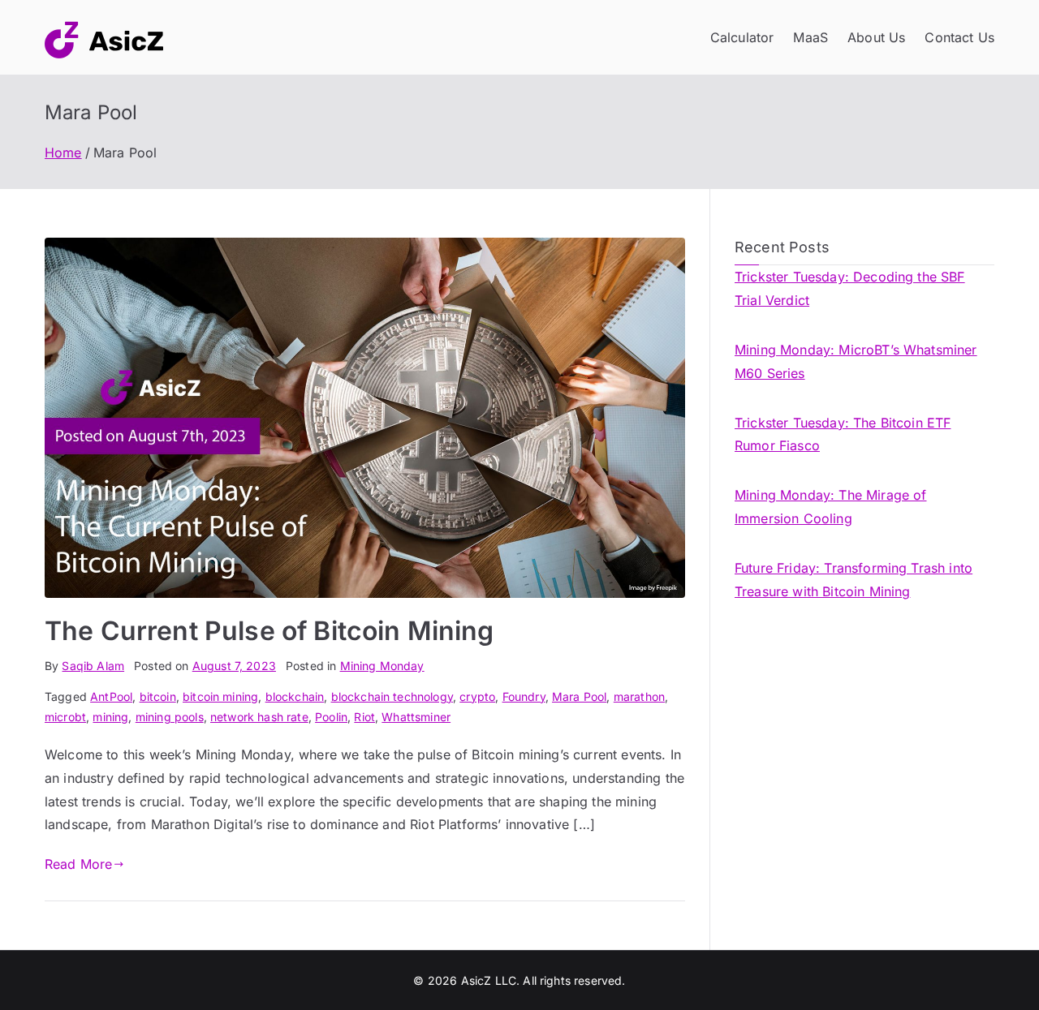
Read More (78, 864)
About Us (876, 37)
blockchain (295, 696)
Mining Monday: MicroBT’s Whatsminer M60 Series (856, 361)
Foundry (523, 696)
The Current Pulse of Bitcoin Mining (269, 631)
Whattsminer (416, 717)
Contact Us (959, 37)
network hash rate (259, 717)
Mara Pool (579, 696)
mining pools (170, 717)
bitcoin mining (220, 696)
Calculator (742, 37)
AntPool (111, 696)
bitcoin (158, 696)
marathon (639, 696)
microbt (65, 717)
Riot (364, 717)
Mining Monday (382, 666)
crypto (477, 696)
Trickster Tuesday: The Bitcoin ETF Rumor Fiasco (843, 434)
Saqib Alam (93, 666)
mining (110, 717)
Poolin (331, 717)
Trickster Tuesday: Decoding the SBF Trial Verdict (850, 288)
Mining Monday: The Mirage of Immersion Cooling (830, 506)
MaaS (810, 37)
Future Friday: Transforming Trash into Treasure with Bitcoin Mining (853, 580)
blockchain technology (392, 696)
